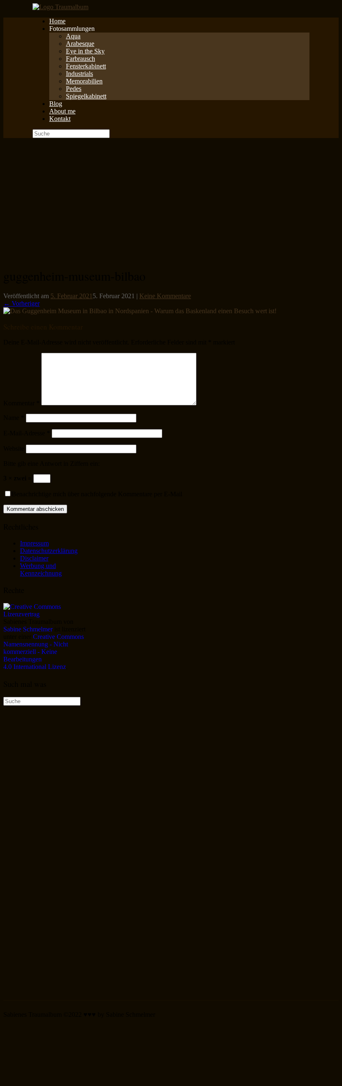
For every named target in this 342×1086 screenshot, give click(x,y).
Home (57, 21)
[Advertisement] (171, 200)
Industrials (79, 73)
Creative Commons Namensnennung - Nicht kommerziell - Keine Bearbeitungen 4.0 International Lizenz (43, 651)
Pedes (73, 88)
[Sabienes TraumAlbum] (60, 6)
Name (13, 417)
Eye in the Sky (85, 51)
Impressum (34, 543)
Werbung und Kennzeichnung (41, 569)
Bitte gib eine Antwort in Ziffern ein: (51, 463)
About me (62, 111)
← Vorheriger (21, 303)
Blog (55, 103)
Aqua (73, 36)
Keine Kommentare (165, 295)
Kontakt (59, 118)
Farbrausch (80, 58)
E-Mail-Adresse (26, 433)
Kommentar (21, 403)
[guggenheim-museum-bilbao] (140, 310)
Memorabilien (84, 81)
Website (13, 448)
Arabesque (80, 43)
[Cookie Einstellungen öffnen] (65, 1078)
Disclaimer (34, 558)
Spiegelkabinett (86, 96)
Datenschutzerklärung (49, 550)
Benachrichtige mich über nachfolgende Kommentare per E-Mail (97, 494)
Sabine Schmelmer (28, 629)
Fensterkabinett (86, 66)
